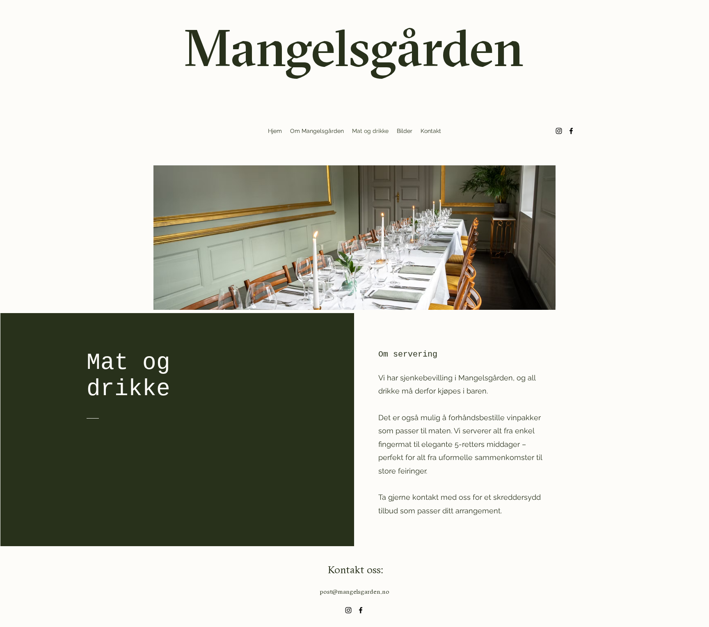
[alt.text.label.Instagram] (559, 131)
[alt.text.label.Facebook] (571, 131)
